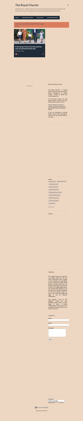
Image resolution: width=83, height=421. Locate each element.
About (17, 17)
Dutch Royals (52, 203)
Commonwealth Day (53, 184)
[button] (43, 54)
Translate (61, 402)
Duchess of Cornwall (54, 200)
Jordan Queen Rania (52, 17)
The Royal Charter (27, 5)
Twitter (50, 106)
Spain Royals (40, 17)
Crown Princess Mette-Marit (55, 192)
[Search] (68, 5)
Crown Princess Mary (53, 189)
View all (17, 26)
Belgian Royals (52, 181)
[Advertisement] (29, 70)
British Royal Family (27, 17)
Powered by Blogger (42, 407)
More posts (30, 86)
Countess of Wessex (53, 186)
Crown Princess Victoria (54, 195)
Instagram (61, 106)
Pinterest (55, 106)
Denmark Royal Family (54, 197)
